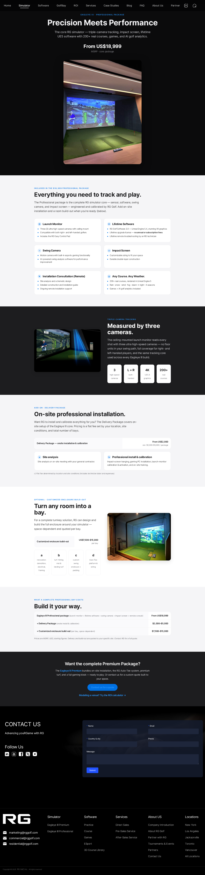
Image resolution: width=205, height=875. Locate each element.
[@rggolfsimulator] (8, 755)
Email (152, 726)
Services (91, 5)
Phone (151, 738)
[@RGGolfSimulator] (15, 755)
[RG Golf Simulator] (22, 755)
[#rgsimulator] (36, 755)
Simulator (24, 5)
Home (7, 5)
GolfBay (61, 5)
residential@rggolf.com (22, 843)
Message (90, 751)
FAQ (142, 5)
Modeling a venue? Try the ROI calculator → (102, 695)
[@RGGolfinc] (29, 755)
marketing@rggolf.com (22, 832)
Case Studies (111, 5)
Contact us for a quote (102, 687)
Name (90, 726)
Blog (129, 5)
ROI (76, 5)
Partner (175, 5)
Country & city (94, 738)
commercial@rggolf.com (22, 838)
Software (43, 5)
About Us (157, 5)
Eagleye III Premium (70, 670)
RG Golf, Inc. (22, 869)
